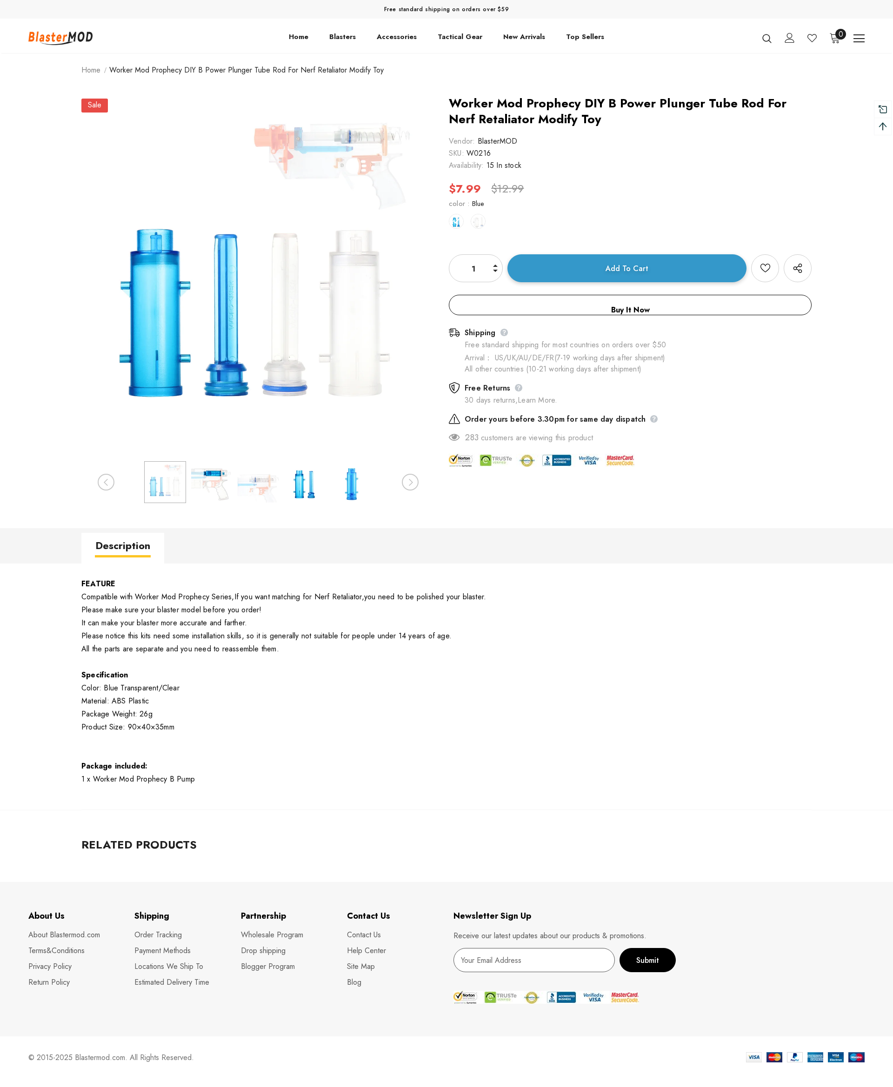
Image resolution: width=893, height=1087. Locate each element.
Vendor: (462, 141)
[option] (258, 275)
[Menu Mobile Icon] (859, 38)
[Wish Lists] (765, 268)
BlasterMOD (498, 141)
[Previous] (106, 482)
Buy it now (630, 310)
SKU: (456, 153)
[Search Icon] (767, 38)
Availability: (466, 165)
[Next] (410, 482)
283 (472, 437)
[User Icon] (790, 38)
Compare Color (403, 416)
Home (90, 70)
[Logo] (83, 38)
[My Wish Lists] (812, 38)
